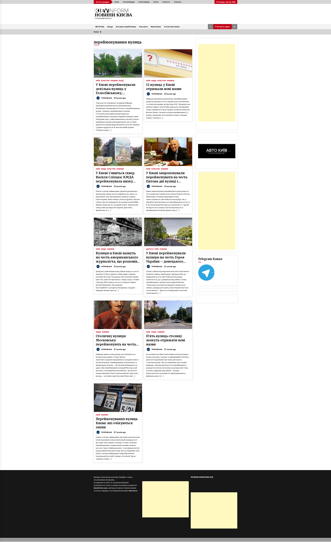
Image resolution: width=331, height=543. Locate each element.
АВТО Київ (99, 26)
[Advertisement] (216, 83)
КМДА (153, 80)
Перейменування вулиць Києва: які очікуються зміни (117, 423)
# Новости (166, 2)
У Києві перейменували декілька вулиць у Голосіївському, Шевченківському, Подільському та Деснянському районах (115, 89)
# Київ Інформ (143, 2)
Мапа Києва (156, 26)
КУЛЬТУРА (105, 80)
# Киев (155, 2)
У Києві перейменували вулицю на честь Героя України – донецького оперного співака (166, 257)
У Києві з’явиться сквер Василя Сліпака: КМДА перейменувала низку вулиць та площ (115, 177)
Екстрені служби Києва (126, 26)
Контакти (143, 26)
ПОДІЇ (121, 80)
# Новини (177, 2)
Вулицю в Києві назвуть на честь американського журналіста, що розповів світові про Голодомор (117, 257)
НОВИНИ (114, 80)
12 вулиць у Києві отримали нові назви (163, 87)
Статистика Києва (172, 26)
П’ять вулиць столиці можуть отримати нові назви (165, 340)
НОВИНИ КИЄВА (113, 14)
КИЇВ (98, 80)
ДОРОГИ (149, 249)
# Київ (116, 2)
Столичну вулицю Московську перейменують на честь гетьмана (116, 340)
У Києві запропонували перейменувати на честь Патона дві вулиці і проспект (166, 177)
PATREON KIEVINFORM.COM (202, 477)
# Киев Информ (129, 2)
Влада (110, 26)
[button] (210, 26)
